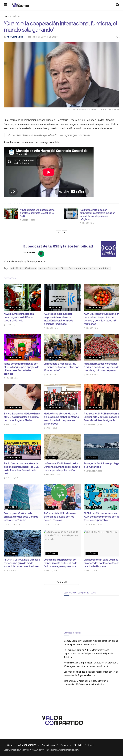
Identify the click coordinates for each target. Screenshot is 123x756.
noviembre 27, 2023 (93, 471)
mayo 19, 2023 (91, 571)
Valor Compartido (15, 37)
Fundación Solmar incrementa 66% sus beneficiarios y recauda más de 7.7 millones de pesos (101, 367)
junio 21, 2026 (11, 378)
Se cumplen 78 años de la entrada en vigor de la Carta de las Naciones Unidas (21, 517)
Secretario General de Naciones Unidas (89, 268)
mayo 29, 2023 (51, 571)
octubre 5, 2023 (52, 524)
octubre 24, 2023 (12, 524)
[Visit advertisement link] (61, 249)
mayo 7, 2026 (10, 424)
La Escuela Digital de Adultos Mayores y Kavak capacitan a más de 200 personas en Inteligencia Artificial (88, 653)
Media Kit (78, 745)
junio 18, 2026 (91, 375)
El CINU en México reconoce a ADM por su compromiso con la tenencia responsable (101, 517)
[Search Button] (117, 5)
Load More (61, 582)
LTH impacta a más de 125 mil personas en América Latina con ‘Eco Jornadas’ (61, 367)
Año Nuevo (30, 268)
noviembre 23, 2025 (93, 424)
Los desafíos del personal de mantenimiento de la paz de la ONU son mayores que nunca (60, 563)
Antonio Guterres (48, 268)
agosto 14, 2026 (28, 220)
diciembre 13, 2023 (53, 474)
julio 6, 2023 (10, 571)
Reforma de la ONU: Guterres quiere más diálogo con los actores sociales (60, 517)
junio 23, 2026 (91, 328)
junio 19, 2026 (51, 375)
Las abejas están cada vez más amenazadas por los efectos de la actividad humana (101, 563)
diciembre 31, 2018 (36, 37)
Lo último (16, 16)
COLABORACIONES (27, 745)
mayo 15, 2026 (51, 428)
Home (6, 16)
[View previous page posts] (58, 232)
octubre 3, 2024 (12, 478)
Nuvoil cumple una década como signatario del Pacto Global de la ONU (37, 213)
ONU (63, 268)
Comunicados (13, 308)
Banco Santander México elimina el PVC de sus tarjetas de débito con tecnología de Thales (22, 417)
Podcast (64, 745)
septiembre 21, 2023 (93, 524)
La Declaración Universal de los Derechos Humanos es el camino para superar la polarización (62, 467)
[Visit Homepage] (20, 5)
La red (91, 745)
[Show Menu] (5, 5)
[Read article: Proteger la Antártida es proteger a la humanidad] (102, 447)
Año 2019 (16, 268)
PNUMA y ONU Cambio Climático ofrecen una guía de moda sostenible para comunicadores (22, 563)
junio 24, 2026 (87, 223)
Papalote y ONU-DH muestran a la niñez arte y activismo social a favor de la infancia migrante (101, 417)
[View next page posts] (64, 232)
